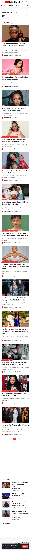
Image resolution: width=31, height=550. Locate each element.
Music (12, 74)
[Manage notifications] (27, 546)
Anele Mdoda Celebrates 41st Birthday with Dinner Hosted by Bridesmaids (14, 363)
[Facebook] (22, 543)
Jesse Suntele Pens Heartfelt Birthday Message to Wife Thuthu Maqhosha (14, 299)
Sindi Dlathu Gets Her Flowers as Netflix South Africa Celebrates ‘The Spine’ (20, 503)
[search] (23, 2)
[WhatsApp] (28, 543)
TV (3, 41)
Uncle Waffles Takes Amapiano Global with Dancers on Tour (14, 395)
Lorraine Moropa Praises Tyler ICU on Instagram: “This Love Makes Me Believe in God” (15, 331)
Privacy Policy (6, 547)
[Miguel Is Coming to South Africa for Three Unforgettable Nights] (6, 513)
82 (10, 439)
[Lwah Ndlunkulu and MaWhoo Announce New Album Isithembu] (6, 485)
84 (18, 439)
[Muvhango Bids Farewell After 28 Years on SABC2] (15, 415)
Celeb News (6, 74)
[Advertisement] (15, 460)
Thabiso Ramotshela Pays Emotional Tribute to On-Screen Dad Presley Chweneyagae (13, 46)
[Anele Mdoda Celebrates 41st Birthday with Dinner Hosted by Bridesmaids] (15, 352)
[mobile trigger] (3, 2)
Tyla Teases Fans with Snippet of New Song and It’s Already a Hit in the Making (15, 234)
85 (21, 439)
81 (7, 439)
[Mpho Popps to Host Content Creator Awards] (6, 496)
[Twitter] (24, 543)
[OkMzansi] (12, 2)
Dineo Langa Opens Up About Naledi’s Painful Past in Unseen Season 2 (14, 109)
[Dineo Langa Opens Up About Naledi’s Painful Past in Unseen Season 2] (15, 98)
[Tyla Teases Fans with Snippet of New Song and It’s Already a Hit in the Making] (15, 223)
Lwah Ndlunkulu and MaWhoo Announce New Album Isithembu (20, 484)
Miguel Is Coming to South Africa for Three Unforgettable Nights (20, 513)
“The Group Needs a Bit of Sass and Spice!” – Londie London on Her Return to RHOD (15, 267)
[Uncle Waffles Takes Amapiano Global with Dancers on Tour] (15, 383)
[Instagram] (26, 543)
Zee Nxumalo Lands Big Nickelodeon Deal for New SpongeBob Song (15, 78)
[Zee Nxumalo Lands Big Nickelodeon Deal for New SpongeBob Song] (15, 67)
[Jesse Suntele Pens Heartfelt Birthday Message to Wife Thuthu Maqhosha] (15, 287)
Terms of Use (15, 547)
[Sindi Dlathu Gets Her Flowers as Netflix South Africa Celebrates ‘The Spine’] (6, 504)
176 (28, 439)
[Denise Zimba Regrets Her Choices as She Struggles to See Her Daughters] (15, 160)
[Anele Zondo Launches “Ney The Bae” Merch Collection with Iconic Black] (15, 129)
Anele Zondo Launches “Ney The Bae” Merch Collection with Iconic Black (14, 141)
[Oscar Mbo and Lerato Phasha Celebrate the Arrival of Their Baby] (15, 192)
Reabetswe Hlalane (8, 55)
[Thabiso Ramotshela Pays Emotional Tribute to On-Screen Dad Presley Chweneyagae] (15, 33)
